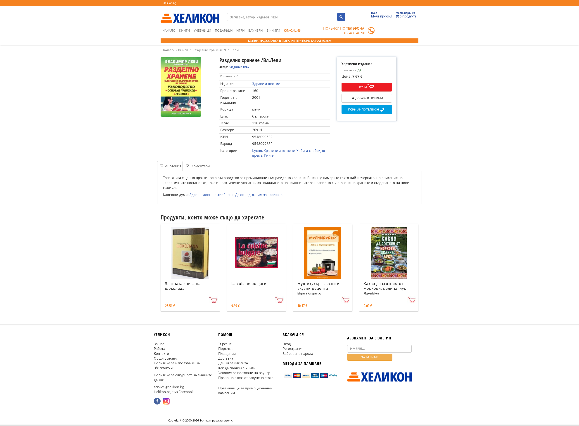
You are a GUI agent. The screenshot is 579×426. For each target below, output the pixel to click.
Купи (363, 87)
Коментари (200, 166)
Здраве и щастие (266, 83)
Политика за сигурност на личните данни (183, 377)
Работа (159, 348)
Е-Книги (273, 30)
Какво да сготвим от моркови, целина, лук (385, 286)
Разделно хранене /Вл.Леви (215, 50)
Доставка (225, 358)
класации (292, 30)
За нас (159, 343)
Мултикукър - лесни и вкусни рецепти (318, 286)
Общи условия (166, 358)
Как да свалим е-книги (237, 368)
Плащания (227, 353)
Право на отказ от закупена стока (245, 377)
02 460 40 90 (354, 33)
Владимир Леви (239, 67)
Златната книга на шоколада (183, 286)
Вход (287, 343)
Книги (184, 30)
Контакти (161, 353)
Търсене (225, 343)
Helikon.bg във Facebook (174, 392)
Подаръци (224, 30)
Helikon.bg (169, 3)
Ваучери (255, 30)
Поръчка (225, 348)
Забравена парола (298, 353)
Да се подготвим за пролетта (258, 194)
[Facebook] (157, 401)
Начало (169, 30)
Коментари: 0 (229, 76)
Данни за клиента (233, 363)
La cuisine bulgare (248, 283)
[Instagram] (166, 401)
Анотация (172, 166)
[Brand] (190, 13)
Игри (240, 30)
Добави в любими (369, 98)
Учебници (202, 30)
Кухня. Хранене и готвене (273, 150)
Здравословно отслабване (211, 194)
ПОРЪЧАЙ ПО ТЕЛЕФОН (363, 110)
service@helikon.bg (169, 387)
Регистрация (293, 348)
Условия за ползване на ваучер (244, 372)
